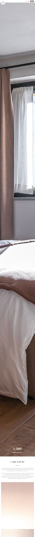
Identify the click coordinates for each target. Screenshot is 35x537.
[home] (3, 2)
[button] (26, 1)
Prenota (32, 1)
